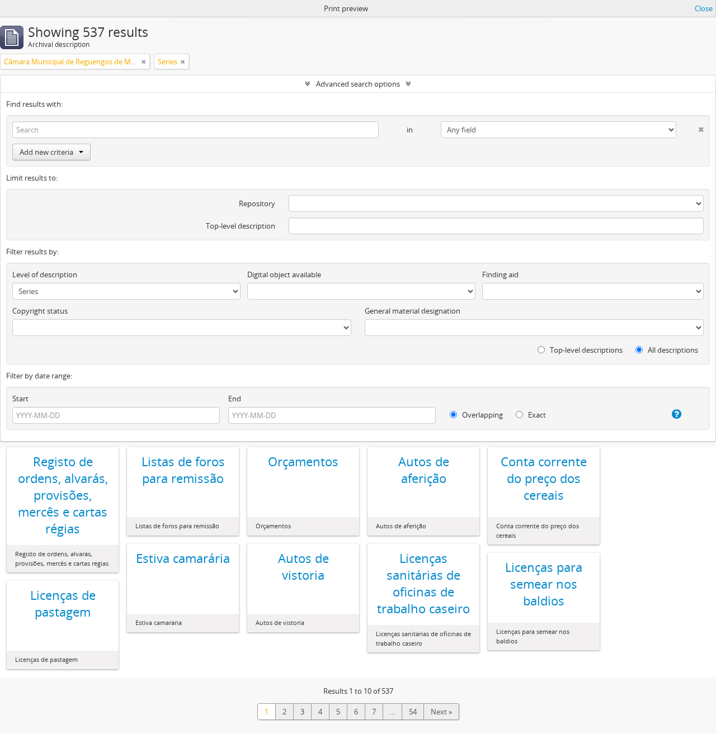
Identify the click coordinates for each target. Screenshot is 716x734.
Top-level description (240, 226)
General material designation (412, 311)
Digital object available (284, 274)
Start (20, 399)
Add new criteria (46, 152)
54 (413, 712)
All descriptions (672, 350)
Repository (257, 203)
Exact (536, 415)
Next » (441, 712)
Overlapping (481, 415)
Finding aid (500, 274)
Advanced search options (358, 84)
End (234, 399)
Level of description (44, 274)
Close (704, 8)
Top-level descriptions (585, 350)
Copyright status (40, 311)
